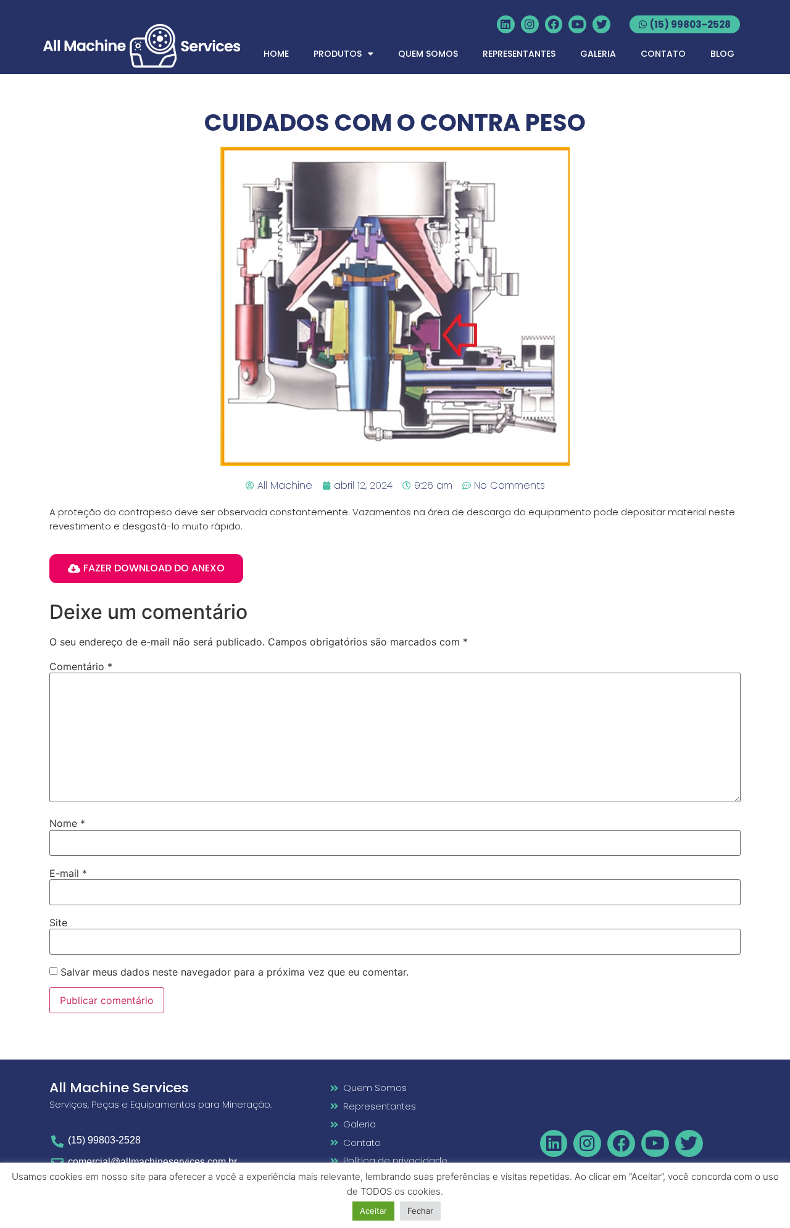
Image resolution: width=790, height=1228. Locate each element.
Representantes (519, 54)
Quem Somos (428, 54)
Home (276, 54)
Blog (722, 54)
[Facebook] (554, 24)
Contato (663, 54)
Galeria (598, 54)
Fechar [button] (420, 1211)
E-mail (68, 873)
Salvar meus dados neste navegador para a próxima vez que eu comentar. (234, 972)
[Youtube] (577, 24)
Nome (67, 823)
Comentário (80, 666)
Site (58, 922)
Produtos (338, 54)
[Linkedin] (506, 24)
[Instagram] (530, 24)
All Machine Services (119, 1087)
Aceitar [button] (373, 1211)
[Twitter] (601, 24)
